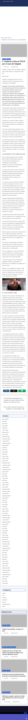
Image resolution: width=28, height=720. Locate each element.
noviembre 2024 (6, 465)
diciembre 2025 (6, 436)
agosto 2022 (5, 524)
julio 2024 (4, 474)
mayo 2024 (5, 478)
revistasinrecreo (6, 604)
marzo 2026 (5, 430)
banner (4, 59)
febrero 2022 (5, 537)
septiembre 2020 (6, 574)
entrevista (4, 600)
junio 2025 (4, 450)
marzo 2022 (5, 535)
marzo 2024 (5, 482)
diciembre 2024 (6, 463)
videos (3, 606)
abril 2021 (4, 559)
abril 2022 (4, 533)
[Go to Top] (25, 713)
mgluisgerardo (14, 66)
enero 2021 (5, 565)
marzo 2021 (5, 561)
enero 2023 (5, 513)
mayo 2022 (5, 530)
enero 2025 (5, 460)
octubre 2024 (5, 467)
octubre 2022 (5, 520)
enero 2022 (5, 539)
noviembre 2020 (6, 570)
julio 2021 (4, 552)
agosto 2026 (5, 419)
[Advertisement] (14, 22)
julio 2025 (4, 447)
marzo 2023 (5, 509)
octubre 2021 (5, 546)
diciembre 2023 (6, 489)
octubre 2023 (5, 493)
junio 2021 (4, 555)
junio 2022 (4, 528)
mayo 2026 (5, 425)
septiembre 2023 (6, 495)
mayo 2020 (5, 583)
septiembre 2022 (6, 522)
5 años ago (6, 66)
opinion (8, 59)
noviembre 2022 (6, 517)
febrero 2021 (5, 563)
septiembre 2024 (6, 469)
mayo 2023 (5, 504)
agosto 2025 (5, 445)
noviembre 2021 (6, 544)
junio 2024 (4, 476)
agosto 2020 (5, 576)
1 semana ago (7, 701)
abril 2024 (4, 480)
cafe (3, 595)
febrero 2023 (5, 511)
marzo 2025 (5, 456)
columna (4, 597)
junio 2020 (4, 581)
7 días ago (6, 656)
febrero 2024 (5, 485)
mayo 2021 (5, 557)
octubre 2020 (5, 572)
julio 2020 (4, 579)
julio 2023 (4, 500)
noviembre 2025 (6, 439)
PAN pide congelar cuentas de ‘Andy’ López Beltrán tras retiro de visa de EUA (13, 697)
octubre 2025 (5, 441)
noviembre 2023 (6, 491)
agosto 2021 (5, 550)
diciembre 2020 (6, 568)
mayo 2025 (5, 452)
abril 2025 (4, 454)
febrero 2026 (5, 432)
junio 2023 (4, 502)
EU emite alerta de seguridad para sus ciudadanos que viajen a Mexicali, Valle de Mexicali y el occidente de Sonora (14, 400)
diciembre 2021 (6, 541)
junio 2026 (4, 423)
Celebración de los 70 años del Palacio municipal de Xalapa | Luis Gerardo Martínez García (12, 652)
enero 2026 (5, 434)
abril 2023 (4, 506)
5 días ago (6, 633)
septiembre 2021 (6, 548)
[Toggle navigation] (3, 4)
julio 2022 (4, 526)
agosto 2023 (5, 498)
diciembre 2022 (6, 515)
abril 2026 (4, 428)
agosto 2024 (5, 471)
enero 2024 (5, 487)
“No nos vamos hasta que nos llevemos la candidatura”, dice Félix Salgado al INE (14, 408)
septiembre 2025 (6, 443)
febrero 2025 (5, 458)
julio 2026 (4, 421)
